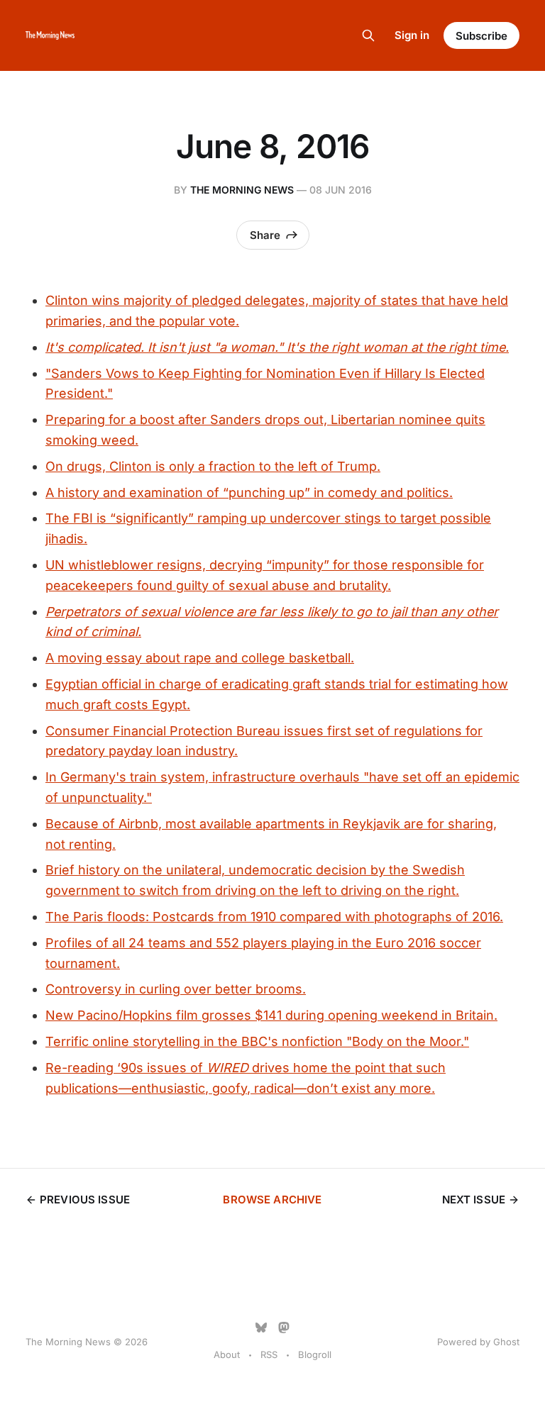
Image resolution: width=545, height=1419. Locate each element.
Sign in (412, 35)
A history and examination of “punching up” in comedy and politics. (249, 492)
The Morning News (242, 190)
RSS (268, 1354)
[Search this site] (368, 35)
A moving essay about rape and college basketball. (199, 657)
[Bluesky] (261, 1327)
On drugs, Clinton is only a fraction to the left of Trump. (212, 466)
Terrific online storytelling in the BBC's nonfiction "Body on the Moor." (257, 1041)
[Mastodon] (284, 1327)
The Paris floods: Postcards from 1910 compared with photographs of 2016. (274, 916)
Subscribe (481, 36)
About (227, 1354)
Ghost (506, 1341)
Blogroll (314, 1354)
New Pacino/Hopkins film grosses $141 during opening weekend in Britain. (271, 1015)
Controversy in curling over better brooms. (175, 988)
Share (265, 235)
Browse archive (272, 1199)
